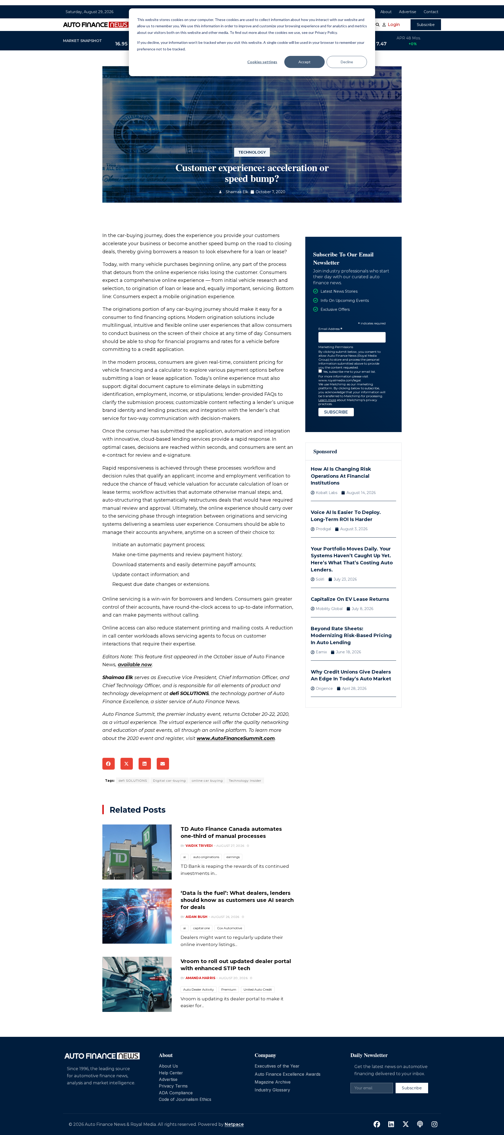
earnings (233, 857)
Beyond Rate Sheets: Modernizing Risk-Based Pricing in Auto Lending (351, 635)
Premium (228, 989)
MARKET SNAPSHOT (82, 40)
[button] (108, 764)
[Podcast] (420, 1124)
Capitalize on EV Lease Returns (350, 599)
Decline (347, 62)
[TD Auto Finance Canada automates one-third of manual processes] (137, 852)
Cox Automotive (229, 928)
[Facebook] (376, 1124)
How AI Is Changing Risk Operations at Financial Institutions (341, 476)
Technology (252, 152)
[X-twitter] (405, 1124)
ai (184, 857)
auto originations (206, 857)
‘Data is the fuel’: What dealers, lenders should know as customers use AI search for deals (237, 900)
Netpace (234, 1124)
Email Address (330, 329)
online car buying (207, 780)
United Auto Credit (258, 989)
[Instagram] (434, 1124)
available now (135, 665)
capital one (201, 928)
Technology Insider (245, 780)
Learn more (327, 400)
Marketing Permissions (335, 347)
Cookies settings (262, 62)
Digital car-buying (169, 780)
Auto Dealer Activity (198, 989)
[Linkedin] (391, 1124)
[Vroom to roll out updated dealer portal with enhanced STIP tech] (137, 984)
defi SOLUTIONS (133, 780)
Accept (304, 62)
